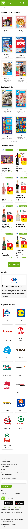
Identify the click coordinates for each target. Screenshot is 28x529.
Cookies (3, 526)
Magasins (6, 8)
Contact (3, 469)
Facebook (3, 493)
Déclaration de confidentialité (8, 524)
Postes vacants (5, 466)
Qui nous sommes (5, 461)
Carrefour (13, 8)
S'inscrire (6, 486)
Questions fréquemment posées (9, 464)
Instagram (17, 493)
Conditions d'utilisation (7, 521)
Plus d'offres (14, 264)
